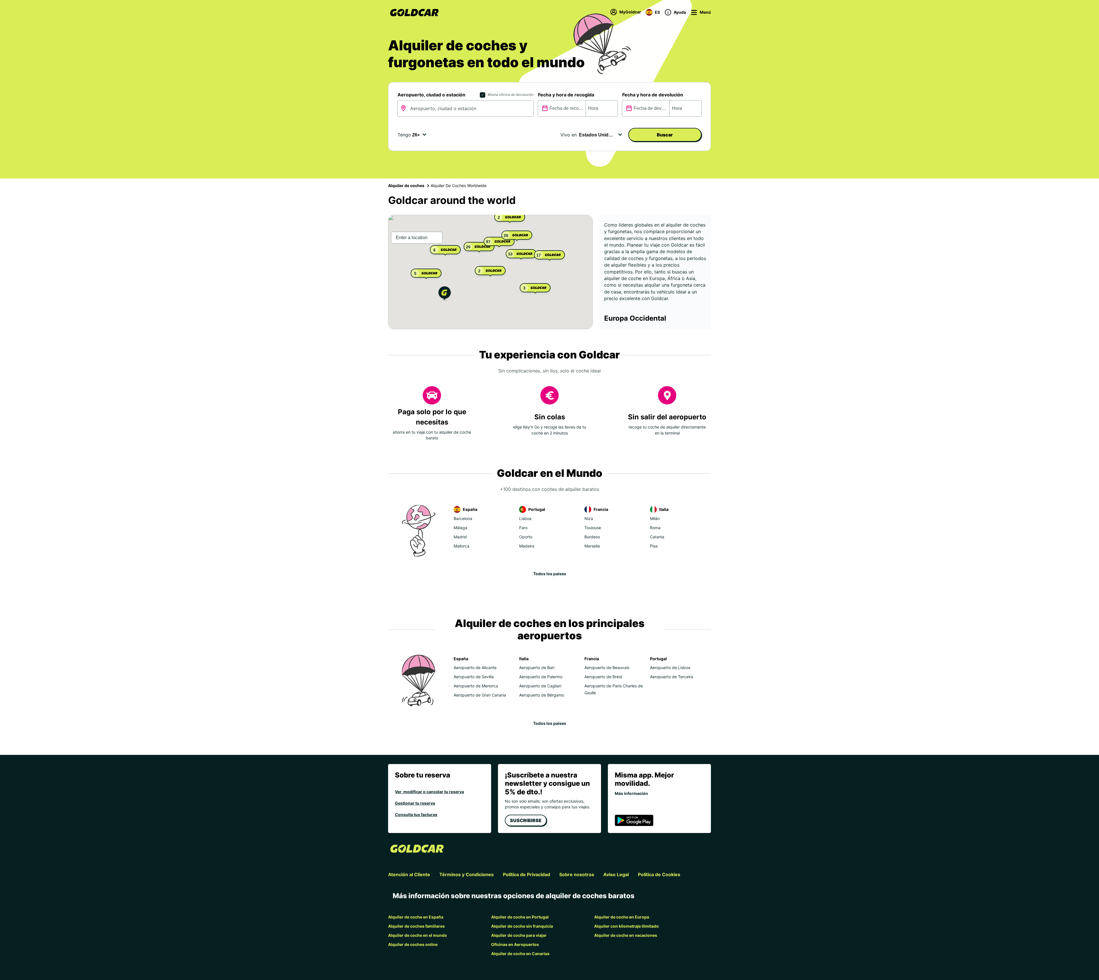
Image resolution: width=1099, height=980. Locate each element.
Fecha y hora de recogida (566, 95)
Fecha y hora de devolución (652, 95)
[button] (444, 294)
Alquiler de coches (406, 185)
